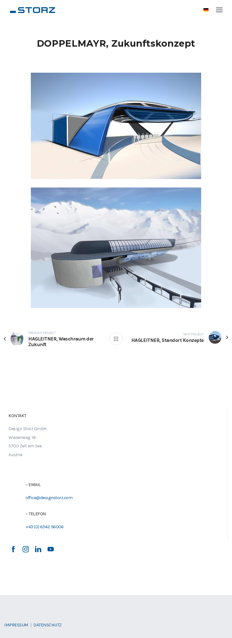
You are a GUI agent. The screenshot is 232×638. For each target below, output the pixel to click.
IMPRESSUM (16, 625)
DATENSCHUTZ (47, 625)
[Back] (116, 338)
